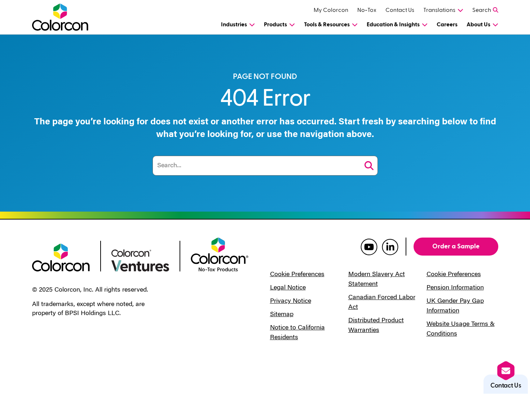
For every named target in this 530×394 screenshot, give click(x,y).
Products (275, 24)
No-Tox (366, 10)
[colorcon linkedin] (390, 247)
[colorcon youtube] (369, 247)
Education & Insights (393, 24)
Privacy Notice (290, 301)
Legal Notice (288, 288)
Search (481, 10)
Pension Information (455, 288)
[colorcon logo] (61, 257)
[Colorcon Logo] (67, 17)
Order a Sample (456, 246)
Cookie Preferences (297, 274)
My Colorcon (331, 10)
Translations (439, 10)
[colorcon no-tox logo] (219, 254)
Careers (447, 24)
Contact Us (399, 10)
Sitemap (281, 314)
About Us (478, 24)
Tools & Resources (327, 24)
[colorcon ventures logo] (140, 260)
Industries (234, 24)
